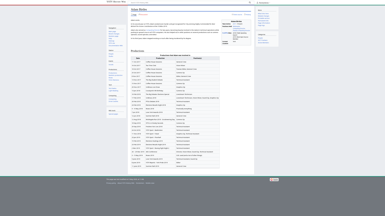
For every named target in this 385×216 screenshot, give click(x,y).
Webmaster (236, 26)
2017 (234, 24)
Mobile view (150, 183)
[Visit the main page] (116, 14)
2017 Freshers (262, 40)
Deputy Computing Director (241, 30)
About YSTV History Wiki (126, 183)
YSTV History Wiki (116, 2)
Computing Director (239, 28)
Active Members (263, 43)
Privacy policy (111, 183)
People (260, 38)
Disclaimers (140, 183)
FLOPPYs (225, 33)
